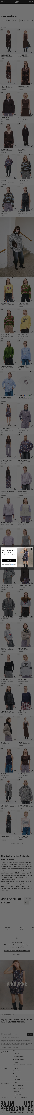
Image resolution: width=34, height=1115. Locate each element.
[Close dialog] (31, 549)
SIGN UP (9, 560)
